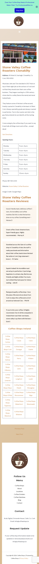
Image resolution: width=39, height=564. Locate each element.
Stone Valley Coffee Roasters (19, 186)
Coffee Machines (19, 497)
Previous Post (19, 428)
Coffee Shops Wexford (8, 413)
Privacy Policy (24, 558)
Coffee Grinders (19, 494)
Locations (19, 491)
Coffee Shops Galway (7, 357)
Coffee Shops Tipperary (7, 403)
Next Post (19, 434)
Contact (19, 503)
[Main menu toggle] (19, 32)
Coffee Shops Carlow (7, 339)
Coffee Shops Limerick (8, 377)
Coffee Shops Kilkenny (8, 367)
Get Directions (7, 134)
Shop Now (19, 10)
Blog (19, 500)
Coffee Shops (19, 485)
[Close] (37, 7)
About (19, 488)
